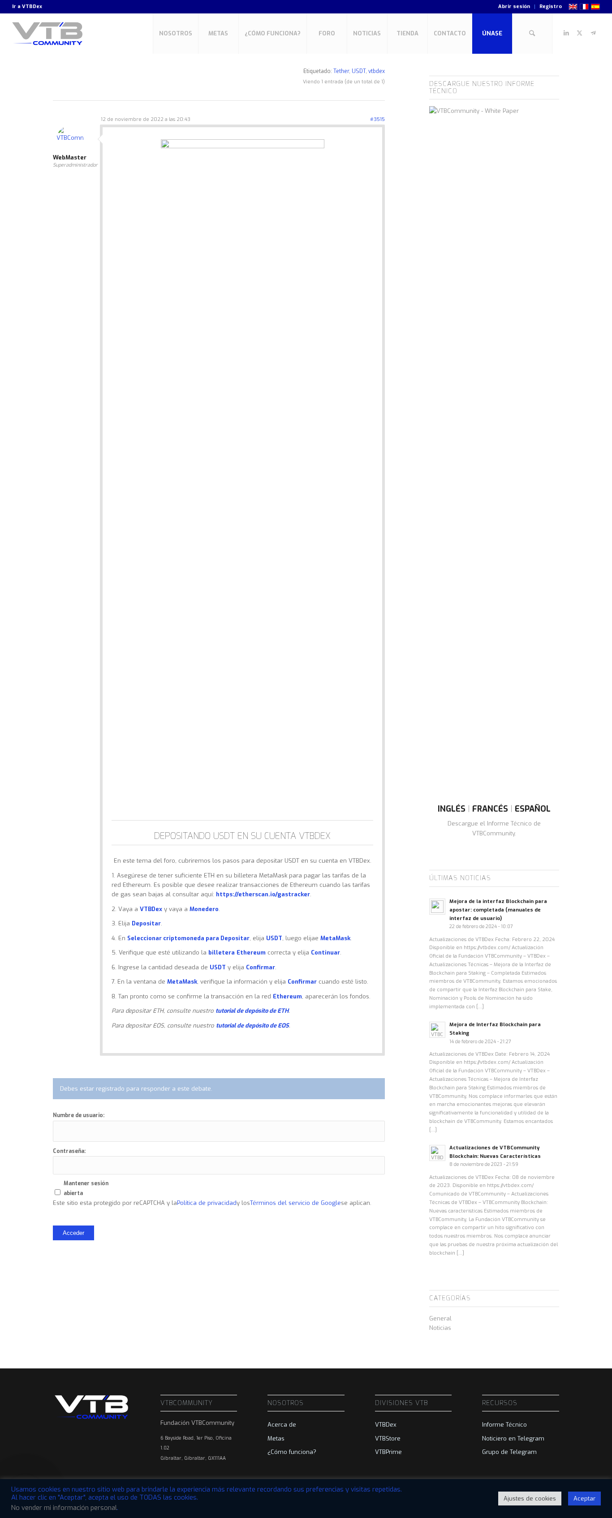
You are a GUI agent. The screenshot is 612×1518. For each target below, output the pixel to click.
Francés (490, 809)
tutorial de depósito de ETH (252, 1011)
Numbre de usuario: (78, 1115)
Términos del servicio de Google (295, 1203)
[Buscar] (532, 33)
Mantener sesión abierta (86, 1188)
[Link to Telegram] (593, 33)
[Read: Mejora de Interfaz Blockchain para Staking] (437, 1030)
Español (533, 809)
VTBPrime (388, 1452)
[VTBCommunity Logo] (49, 33)
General (440, 1318)
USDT (359, 71)
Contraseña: (69, 1151)
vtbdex (376, 71)
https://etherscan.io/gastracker (263, 894)
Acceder (73, 1233)
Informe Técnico (504, 1424)
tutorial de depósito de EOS (252, 1025)
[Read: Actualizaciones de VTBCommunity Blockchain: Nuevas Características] (437, 1153)
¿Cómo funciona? (291, 1452)
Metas (275, 1438)
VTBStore (388, 1438)
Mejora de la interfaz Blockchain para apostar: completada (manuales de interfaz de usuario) (498, 910)
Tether (341, 71)
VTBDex (32, 6)
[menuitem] (514, 6)
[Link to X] (579, 33)
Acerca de (281, 1424)
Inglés (451, 809)
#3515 (377, 119)
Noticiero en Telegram (513, 1438)
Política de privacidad (207, 1203)
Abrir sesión (514, 6)
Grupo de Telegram (509, 1452)
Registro (550, 6)
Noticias (440, 1328)
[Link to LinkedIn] (566, 33)
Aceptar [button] (584, 1498)
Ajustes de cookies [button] (530, 1498)
